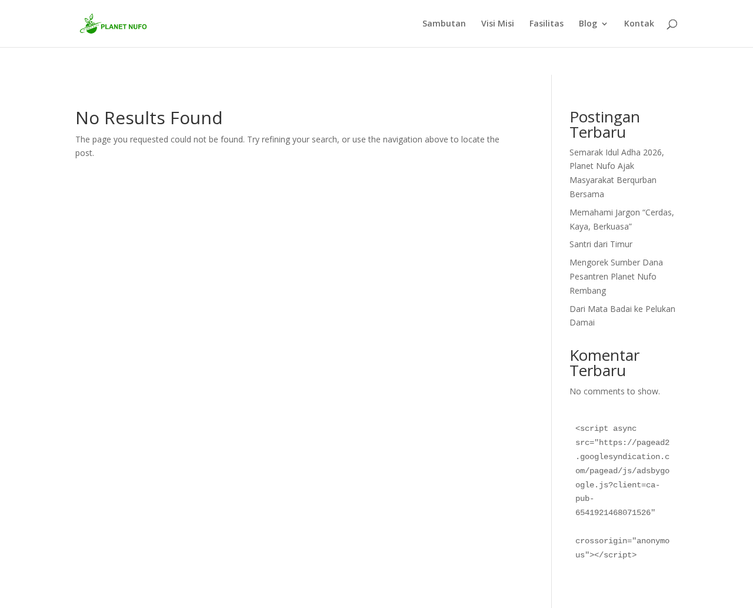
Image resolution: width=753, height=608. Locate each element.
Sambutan (444, 24)
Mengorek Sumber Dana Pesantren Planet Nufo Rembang (616, 276)
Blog (588, 24)
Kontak (639, 24)
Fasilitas (546, 24)
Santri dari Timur (600, 244)
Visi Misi (497, 24)
